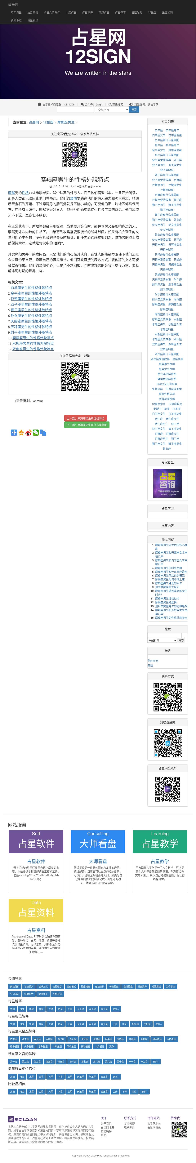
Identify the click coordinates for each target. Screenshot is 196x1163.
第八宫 (96, 1061)
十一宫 (132, 1061)
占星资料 (36, 930)
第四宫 (49, 1061)
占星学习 (168, 508)
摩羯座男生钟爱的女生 (168, 583)
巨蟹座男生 (159, 184)
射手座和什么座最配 (167, 294)
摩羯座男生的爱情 (166, 602)
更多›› (116, 1008)
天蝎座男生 (159, 264)
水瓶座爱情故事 (161, 339)
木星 (60, 1008)
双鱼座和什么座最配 (167, 354)
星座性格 (177, 359)
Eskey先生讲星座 (167, 383)
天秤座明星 (167, 249)
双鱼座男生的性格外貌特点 (33, 349)
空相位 (147, 1024)
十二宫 (144, 1061)
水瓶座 (178, 319)
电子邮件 (129, 1127)
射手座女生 (175, 284)
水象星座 (43, 1046)
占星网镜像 (154, 1127)
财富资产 (142, 986)
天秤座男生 (159, 244)
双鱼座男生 (159, 344)
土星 (70, 1008)
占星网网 (34, 1126)
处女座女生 (175, 224)
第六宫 (72, 1061)
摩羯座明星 (167, 309)
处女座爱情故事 (161, 239)
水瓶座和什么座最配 (167, 334)
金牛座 (159, 145)
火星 (50, 1008)
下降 (124, 1091)
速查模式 (71, 986)
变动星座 (85, 1046)
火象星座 (28, 1046)
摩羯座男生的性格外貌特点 (33, 338)
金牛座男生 (172, 145)
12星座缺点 (175, 403)
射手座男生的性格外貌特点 (31, 332)
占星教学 (120, 12)
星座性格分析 (167, 393)
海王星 (92, 1008)
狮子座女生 (175, 204)
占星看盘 (32, 20)
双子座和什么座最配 (167, 174)
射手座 (178, 279)
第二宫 (25, 1061)
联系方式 (43, 986)
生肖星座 (157, 388)
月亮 (22, 1008)
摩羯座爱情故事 (161, 319)
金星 (41, 1008)
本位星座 (171, 1039)
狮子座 (178, 199)
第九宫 (108, 1061)
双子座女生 (175, 165)
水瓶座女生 (175, 324)
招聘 (103, 1135)
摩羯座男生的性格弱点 (91, 418)
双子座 (178, 160)
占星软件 (87, 12)
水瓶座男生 (159, 324)
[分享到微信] (36, 433)
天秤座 (178, 239)
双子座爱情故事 (161, 179)
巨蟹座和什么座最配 (167, 194)
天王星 (80, 1008)
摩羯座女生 (175, 304)
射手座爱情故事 (161, 299)
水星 (31, 1008)
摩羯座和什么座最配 (167, 314)
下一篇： (87, 425)
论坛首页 (28, 986)
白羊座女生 (159, 135)
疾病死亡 (28, 994)
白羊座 (159, 130)
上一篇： (85, 418)
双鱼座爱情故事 (160, 359)
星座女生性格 (167, 369)
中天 (124, 1024)
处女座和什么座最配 (167, 234)
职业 (150, 665)
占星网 (13, 4)
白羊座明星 (175, 135)
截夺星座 (14, 1046)
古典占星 (104, 12)
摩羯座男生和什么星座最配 (171, 571)
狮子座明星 (167, 209)
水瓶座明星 (167, 329)
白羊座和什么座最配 (167, 140)
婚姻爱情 (156, 986)
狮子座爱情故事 (161, 219)
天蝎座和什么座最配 (167, 274)
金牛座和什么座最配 (167, 155)
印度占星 (71, 12)
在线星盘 (128, 986)
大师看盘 (98, 861)
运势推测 (32, 12)
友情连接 (57, 994)
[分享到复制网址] (43, 433)
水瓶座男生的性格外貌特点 (33, 343)
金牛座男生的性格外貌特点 (31, 293)
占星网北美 (107, 1127)
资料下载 (16, 20)
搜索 (134, 109)
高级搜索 (117, 104)
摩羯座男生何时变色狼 (168, 568)
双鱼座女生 (175, 344)
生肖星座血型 (174, 388)
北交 (134, 1091)
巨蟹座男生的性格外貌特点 (31, 298)
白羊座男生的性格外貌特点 (31, 287)
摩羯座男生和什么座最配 (92, 425)
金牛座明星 (175, 150)
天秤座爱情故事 (161, 259)
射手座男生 (159, 284)
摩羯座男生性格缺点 (167, 598)
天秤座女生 (175, 244)
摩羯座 (178, 299)
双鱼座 (178, 339)
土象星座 (57, 1046)
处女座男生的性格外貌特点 (31, 315)
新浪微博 (129, 1123)
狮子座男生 (159, 204)
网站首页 (14, 986)
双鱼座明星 (167, 349)
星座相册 (85, 986)
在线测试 (99, 986)
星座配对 (136, 12)
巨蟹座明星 (167, 189)
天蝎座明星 (167, 269)
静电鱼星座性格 (167, 379)
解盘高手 (43, 994)
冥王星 (104, 1008)
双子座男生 (159, 165)
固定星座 (157, 1039)
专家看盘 (168, 462)
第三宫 (37, 1061)
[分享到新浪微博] (28, 433)
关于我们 (106, 1123)
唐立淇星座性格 (167, 374)
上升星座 (99, 1046)
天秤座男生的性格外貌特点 (31, 326)
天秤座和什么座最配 (167, 254)
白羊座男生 (172, 130)
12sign (106, 1155)
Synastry (153, 660)
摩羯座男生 (66, 122)
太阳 (12, 1008)
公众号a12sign (93, 104)
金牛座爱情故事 (161, 160)
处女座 (178, 219)
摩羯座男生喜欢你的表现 (170, 575)
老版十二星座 (162, 408)
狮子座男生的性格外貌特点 (31, 310)
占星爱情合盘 (52, 12)
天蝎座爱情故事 (161, 279)
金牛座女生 (159, 150)
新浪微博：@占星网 (146, 104)
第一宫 (13, 1061)
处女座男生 (159, 224)
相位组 (135, 1024)
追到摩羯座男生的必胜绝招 (171, 606)
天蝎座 (178, 259)
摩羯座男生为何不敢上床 (170, 579)
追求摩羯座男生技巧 (167, 587)
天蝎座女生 (175, 264)
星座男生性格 (167, 364)
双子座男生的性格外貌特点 (31, 304)
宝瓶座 (132, 1039)
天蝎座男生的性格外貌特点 (31, 321)
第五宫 (61, 1061)
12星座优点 (159, 403)
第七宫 (84, 1061)
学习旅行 (14, 994)
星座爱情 (167, 12)
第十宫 (120, 1061)
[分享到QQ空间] (21, 433)
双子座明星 (167, 170)
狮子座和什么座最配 (167, 214)
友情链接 (106, 1131)
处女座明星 (167, 229)
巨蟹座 (178, 179)
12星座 (152, 12)
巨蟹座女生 (175, 184)
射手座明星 (167, 289)
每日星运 (113, 986)
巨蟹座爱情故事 (161, 199)
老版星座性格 (167, 398)
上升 (115, 1024)
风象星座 (71, 1046)
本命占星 (16, 12)
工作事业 (170, 986)
